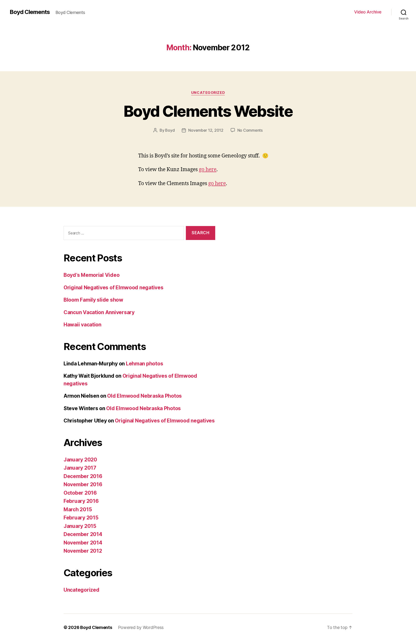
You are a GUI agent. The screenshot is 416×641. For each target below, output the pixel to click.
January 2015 (80, 526)
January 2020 (80, 460)
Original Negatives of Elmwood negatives (113, 288)
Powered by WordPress (141, 627)
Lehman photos (144, 364)
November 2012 (83, 551)
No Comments (250, 130)
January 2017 (80, 468)
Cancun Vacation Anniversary (99, 312)
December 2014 (83, 534)
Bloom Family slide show (93, 300)
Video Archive (368, 11)
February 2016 (81, 501)
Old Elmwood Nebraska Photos (144, 396)
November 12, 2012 (205, 130)
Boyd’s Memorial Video (91, 275)
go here (207, 169)
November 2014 (83, 543)
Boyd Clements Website (208, 111)
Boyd (170, 130)
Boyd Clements (30, 12)
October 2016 (80, 493)
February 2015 (81, 518)
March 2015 (78, 509)
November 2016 (83, 484)
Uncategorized (208, 93)
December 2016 (83, 476)
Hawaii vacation (82, 325)
